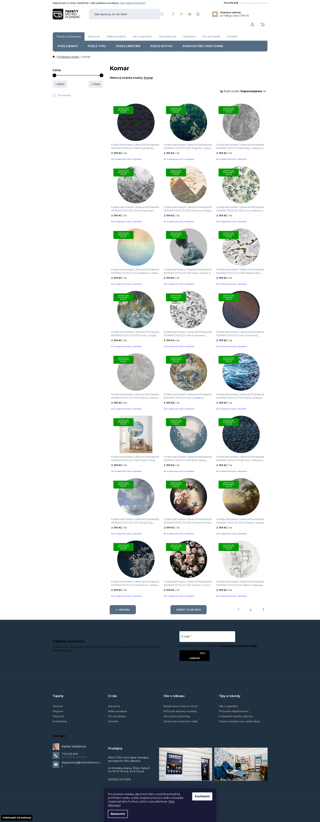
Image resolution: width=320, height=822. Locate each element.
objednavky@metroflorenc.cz (80, 764)
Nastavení (118, 813)
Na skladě (64, 95)
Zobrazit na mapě (119, 778)
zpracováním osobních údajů (238, 645)
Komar (148, 77)
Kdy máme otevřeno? (133, 3)
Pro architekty (117, 716)
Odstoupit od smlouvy (17, 817)
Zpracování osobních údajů (180, 721)
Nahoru (124, 609)
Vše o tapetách (228, 706)
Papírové (58, 716)
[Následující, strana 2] (251, 609)
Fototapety (60, 721)
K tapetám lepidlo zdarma (235, 716)
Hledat (161, 14)
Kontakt (113, 721)
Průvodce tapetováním (234, 711)
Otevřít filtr (72, 63)
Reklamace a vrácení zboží (180, 706)
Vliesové (58, 706)
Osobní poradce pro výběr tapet (239, 721)
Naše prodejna (117, 711)
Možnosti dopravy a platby (180, 711)
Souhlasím (202, 796)
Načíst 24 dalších (188, 609)
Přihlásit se (192, 653)
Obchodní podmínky (176, 716)
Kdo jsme (114, 706)
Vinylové (58, 711)
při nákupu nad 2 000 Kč (234, 14)
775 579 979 (231, 3)
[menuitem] (68, 36)
